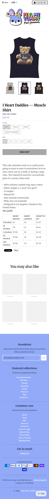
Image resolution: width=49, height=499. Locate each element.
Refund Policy (24, 432)
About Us (24, 392)
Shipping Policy (24, 440)
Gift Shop (23, 380)
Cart (41, 2)
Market (24, 389)
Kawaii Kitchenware (23, 377)
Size (4, 137)
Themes (24, 383)
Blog (24, 394)
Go (43, 358)
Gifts (24, 420)
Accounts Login (24, 429)
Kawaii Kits (25, 386)
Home (24, 418)
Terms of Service (24, 438)
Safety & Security (40, 480)
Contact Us (23, 397)
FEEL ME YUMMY (9, 114)
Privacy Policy (24, 435)
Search (24, 415)
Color (5, 123)
